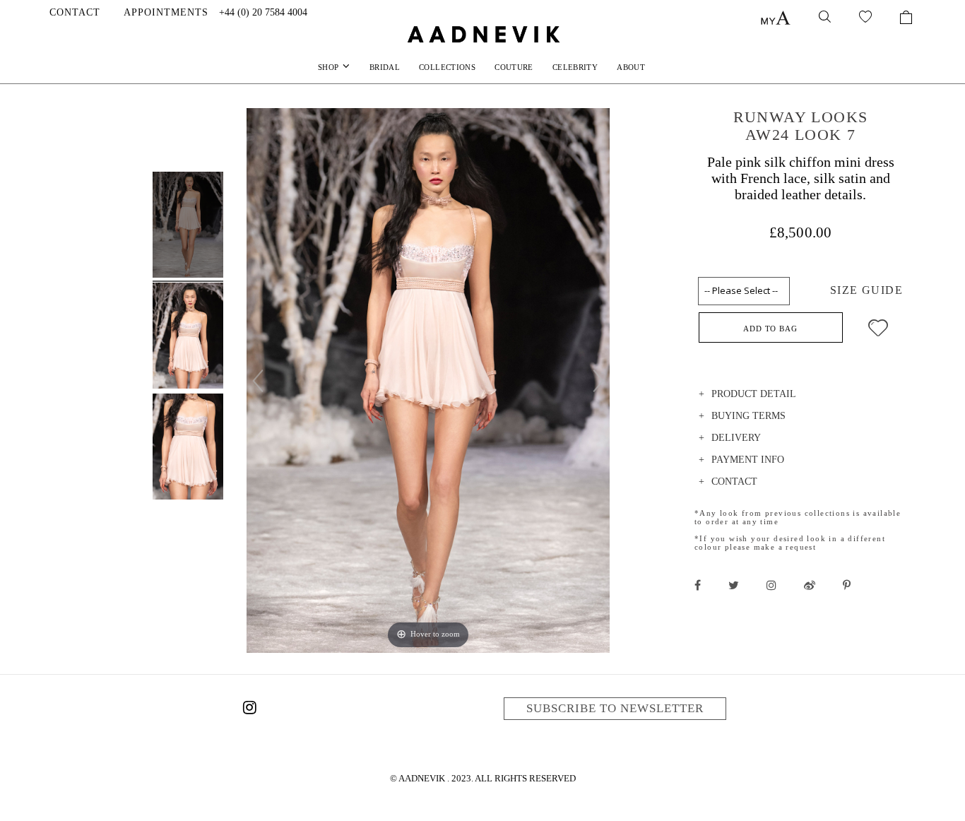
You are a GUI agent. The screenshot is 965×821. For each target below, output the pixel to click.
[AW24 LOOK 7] (188, 227)
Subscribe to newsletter (615, 708)
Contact (74, 12)
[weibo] (809, 585)
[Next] (598, 381)
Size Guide (866, 290)
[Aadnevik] (482, 34)
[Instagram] (249, 710)
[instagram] (771, 585)
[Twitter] (733, 585)
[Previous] (258, 381)
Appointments (166, 12)
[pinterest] (847, 585)
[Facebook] (697, 585)
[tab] (800, 396)
